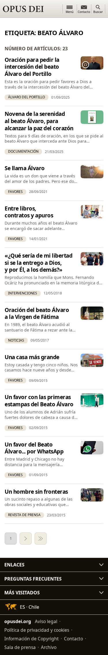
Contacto (73, 638)
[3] (41, 539)
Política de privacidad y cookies (36, 630)
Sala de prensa (20, 647)
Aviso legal (46, 621)
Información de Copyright (31, 638)
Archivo (48, 647)
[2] (26, 539)
